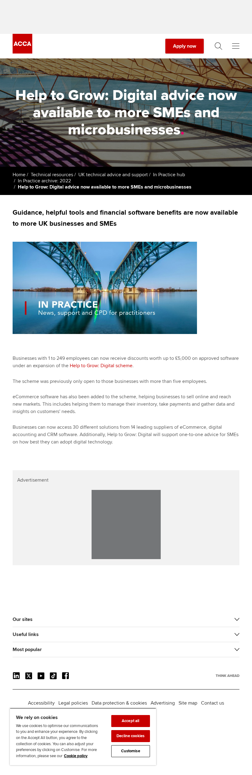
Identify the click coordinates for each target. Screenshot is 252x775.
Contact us (212, 703)
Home (19, 175)
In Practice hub (169, 175)
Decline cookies (130, 735)
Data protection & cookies (119, 703)
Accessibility (41, 703)
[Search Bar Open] (218, 46)
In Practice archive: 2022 (44, 181)
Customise (130, 751)
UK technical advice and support (113, 175)
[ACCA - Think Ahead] (22, 52)
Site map (188, 703)
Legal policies (73, 703)
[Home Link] (227, 676)
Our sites (23, 619)
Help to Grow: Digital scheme (101, 366)
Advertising (163, 703)
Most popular (27, 649)
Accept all (130, 720)
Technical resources (52, 175)
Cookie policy (76, 755)
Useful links (26, 634)
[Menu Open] (235, 46)
